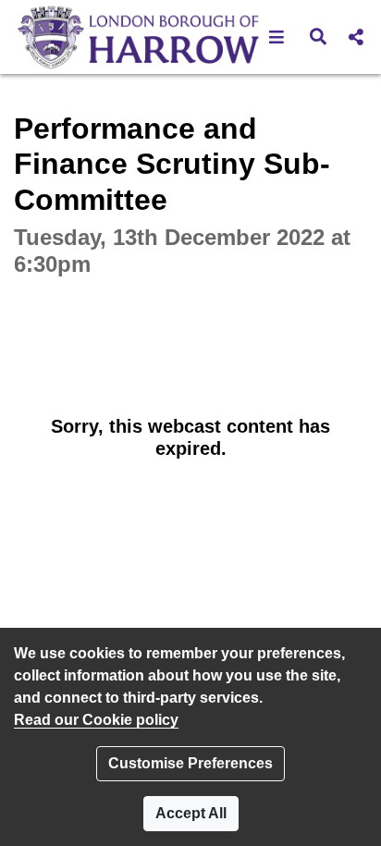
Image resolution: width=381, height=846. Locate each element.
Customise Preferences (190, 763)
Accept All (191, 813)
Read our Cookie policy (96, 720)
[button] (277, 37)
